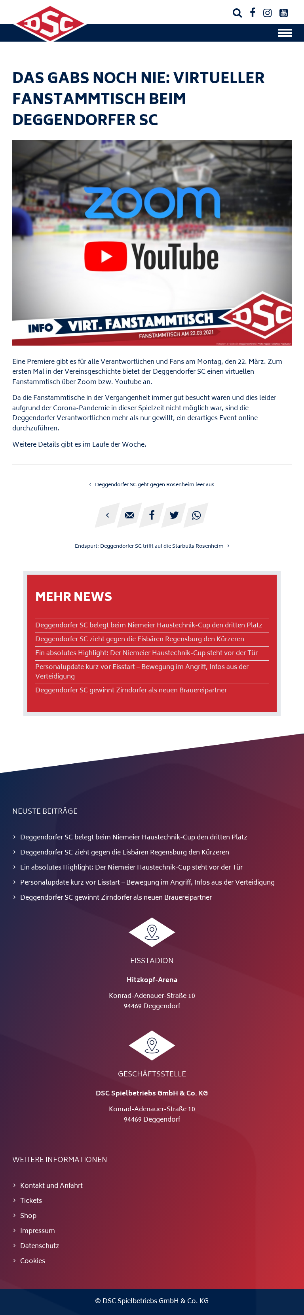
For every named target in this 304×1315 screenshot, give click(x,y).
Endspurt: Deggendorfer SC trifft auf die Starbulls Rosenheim (149, 546)
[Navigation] (285, 35)
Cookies (32, 1261)
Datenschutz (39, 1246)
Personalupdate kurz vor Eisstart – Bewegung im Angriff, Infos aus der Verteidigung (142, 672)
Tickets (31, 1201)
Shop (28, 1216)
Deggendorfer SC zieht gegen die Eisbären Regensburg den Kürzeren (139, 639)
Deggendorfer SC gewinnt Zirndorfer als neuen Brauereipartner (131, 690)
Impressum (37, 1231)
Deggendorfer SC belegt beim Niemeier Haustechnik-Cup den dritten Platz (148, 625)
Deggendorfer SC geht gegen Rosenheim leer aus (155, 485)
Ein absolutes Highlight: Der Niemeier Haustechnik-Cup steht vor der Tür (146, 653)
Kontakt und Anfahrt (51, 1186)
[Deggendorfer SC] (50, 41)
